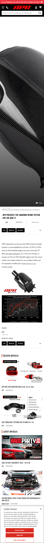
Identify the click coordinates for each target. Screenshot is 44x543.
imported (11, 230)
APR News (20, 230)
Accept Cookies (19, 530)
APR (4, 230)
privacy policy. (32, 526)
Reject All (20, 535)
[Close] (40, 509)
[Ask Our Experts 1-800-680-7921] (7, 7)
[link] (22, 371)
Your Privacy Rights (20, 540)
